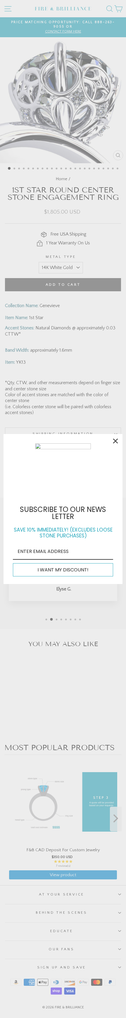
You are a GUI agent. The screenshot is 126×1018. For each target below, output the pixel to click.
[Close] (115, 441)
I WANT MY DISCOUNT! (63, 569)
